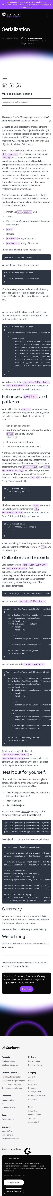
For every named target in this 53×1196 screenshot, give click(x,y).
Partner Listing (34, 1061)
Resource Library (8, 1100)
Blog (4, 1104)
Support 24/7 (33, 1122)
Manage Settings (13, 1191)
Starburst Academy (9, 1107)
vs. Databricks (7, 1135)
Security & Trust (34, 1092)
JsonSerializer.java (15, 805)
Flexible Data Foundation (11, 1077)
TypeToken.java (13, 792)
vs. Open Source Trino (10, 1139)
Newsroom (32, 1088)
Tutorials (31, 1119)
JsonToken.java (13, 800)
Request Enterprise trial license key (17, 102)
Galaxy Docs (33, 1111)
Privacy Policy (20, 1175)
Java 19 (25, 811)
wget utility (35, 815)
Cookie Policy (9, 1171)
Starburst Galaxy (20, 966)
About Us (32, 1077)
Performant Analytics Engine (13, 1081)
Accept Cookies (14, 1182)
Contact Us (32, 1099)
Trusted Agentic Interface (12, 1088)
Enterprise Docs (34, 1115)
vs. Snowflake (7, 1131)
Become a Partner (35, 1065)
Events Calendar (8, 1119)
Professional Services (37, 1095)
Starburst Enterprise (10, 1065)
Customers (32, 1084)
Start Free (26, 989)
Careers (31, 1081)
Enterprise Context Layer (11, 1084)
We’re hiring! (7, 947)
